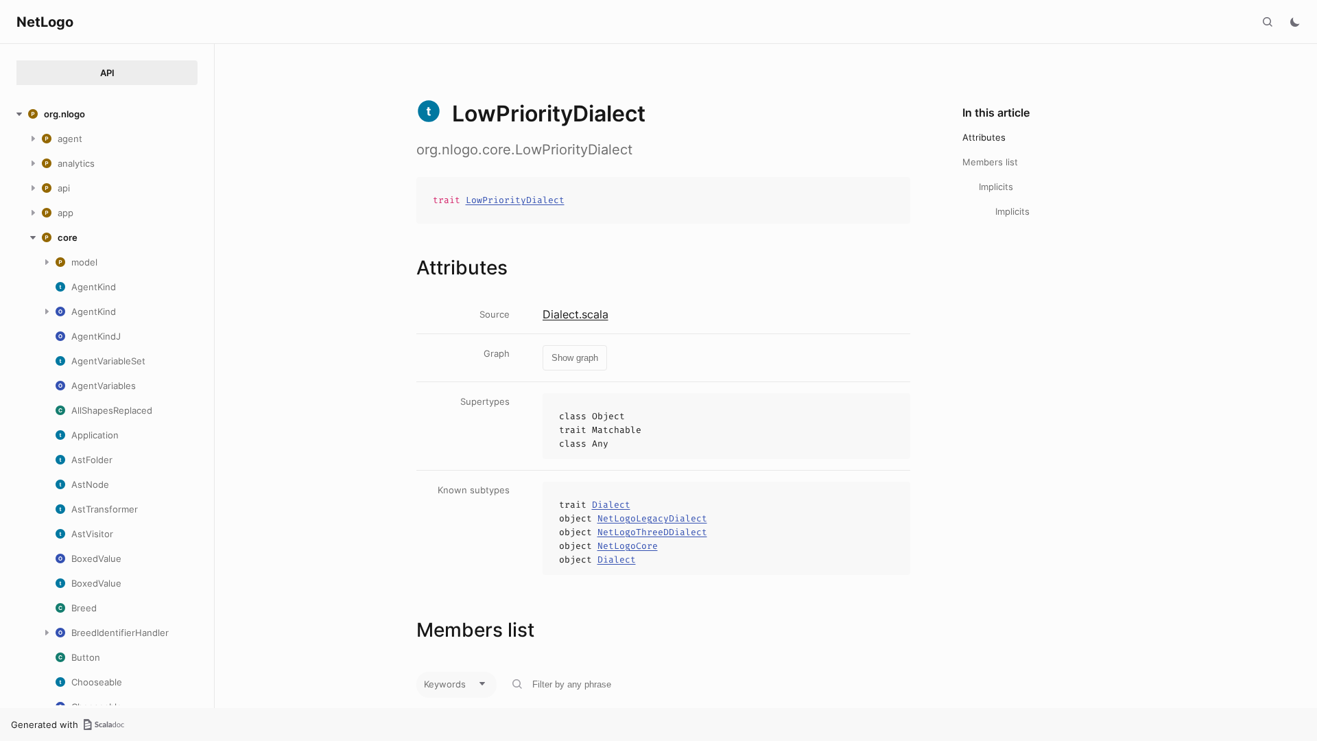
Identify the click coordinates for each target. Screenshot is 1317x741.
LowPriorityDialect (515, 200)
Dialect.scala (575, 314)
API (107, 72)
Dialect (611, 504)
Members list (990, 161)
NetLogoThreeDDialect (652, 532)
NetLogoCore (627, 546)
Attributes (984, 137)
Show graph (574, 358)
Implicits (996, 186)
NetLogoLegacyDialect (652, 518)
